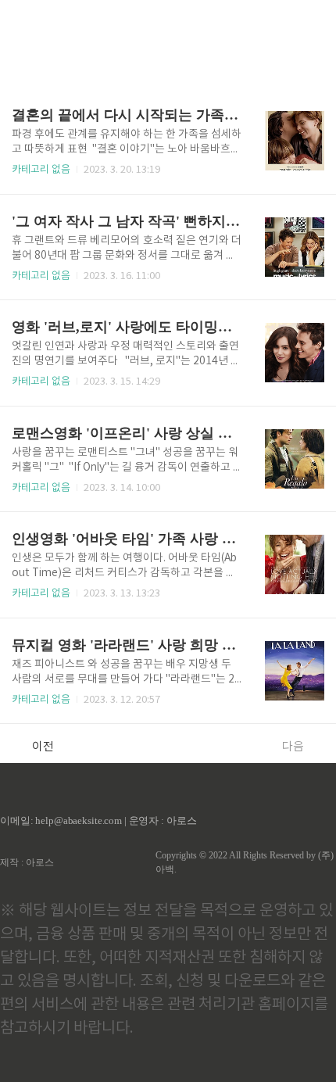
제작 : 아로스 (27, 862)
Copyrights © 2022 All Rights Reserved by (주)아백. (244, 862)
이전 (43, 747)
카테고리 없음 (41, 170)
